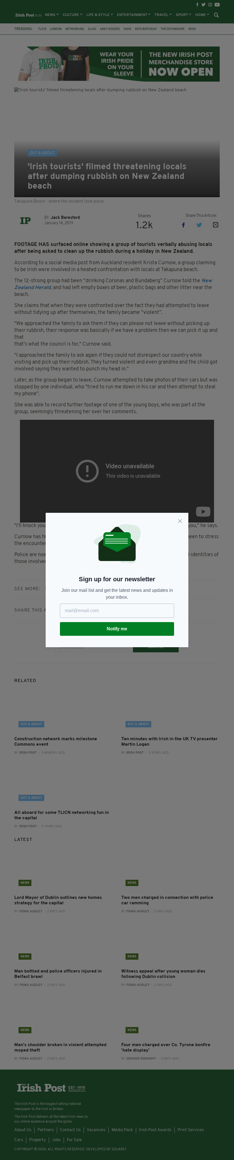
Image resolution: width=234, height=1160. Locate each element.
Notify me (117, 628)
